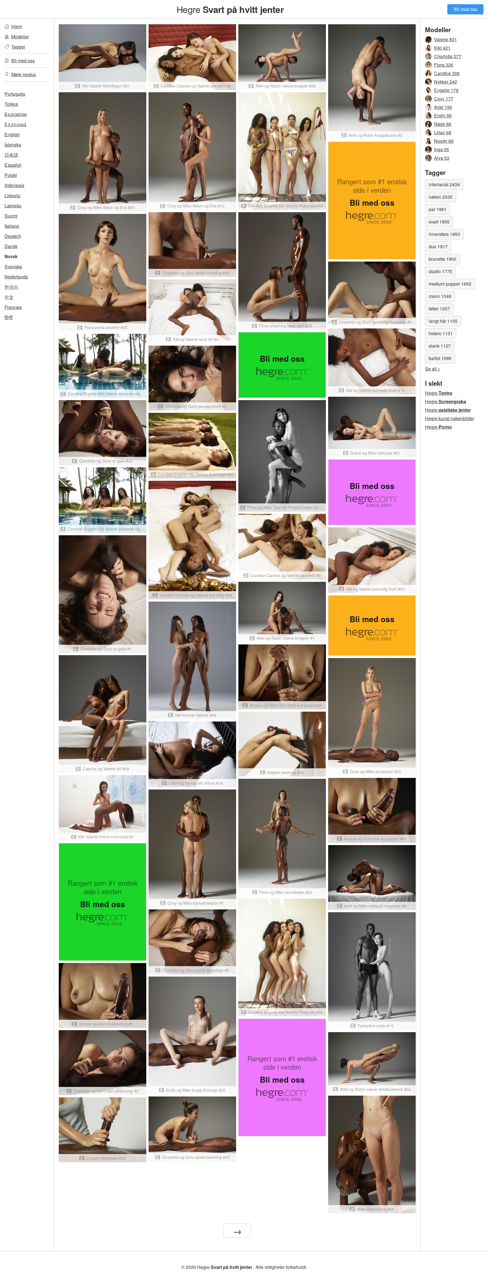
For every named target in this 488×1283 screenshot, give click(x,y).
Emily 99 (443, 115)
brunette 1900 (442, 259)
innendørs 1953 (444, 234)
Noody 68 (444, 141)
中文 (9, 297)
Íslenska (13, 144)
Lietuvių (12, 195)
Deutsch (13, 236)
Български (16, 114)
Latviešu (13, 205)
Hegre (230, 9)
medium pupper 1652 (450, 283)
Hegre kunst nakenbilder (449, 418)
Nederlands (16, 276)
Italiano (12, 226)
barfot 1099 (440, 358)
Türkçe (11, 104)
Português (15, 94)
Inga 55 (441, 149)
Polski (11, 175)
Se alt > (432, 368)
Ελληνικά (15, 124)
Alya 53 (441, 158)
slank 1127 (440, 346)
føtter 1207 (439, 308)
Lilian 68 (442, 132)
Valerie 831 (445, 39)
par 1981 (437, 209)
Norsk (11, 256)
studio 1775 (440, 271)
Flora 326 (443, 65)
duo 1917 (438, 246)
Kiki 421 (442, 48)
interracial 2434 (444, 184)
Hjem (16, 26)
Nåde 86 (442, 124)
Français (13, 307)
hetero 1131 (441, 333)
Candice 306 (447, 73)
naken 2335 (440, 197)
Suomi (11, 215)
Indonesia (14, 185)
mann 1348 (440, 296)
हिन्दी (9, 317)
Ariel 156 (443, 107)
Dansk (11, 246)
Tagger (18, 46)
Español (13, 165)
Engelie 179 (446, 90)
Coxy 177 (443, 98)
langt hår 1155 (443, 321)
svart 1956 (439, 221)
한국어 (11, 287)
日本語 (11, 155)
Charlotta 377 (447, 56)
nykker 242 (445, 81)
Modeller (20, 36)
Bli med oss (465, 9)
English (12, 134)
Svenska (13, 266)
